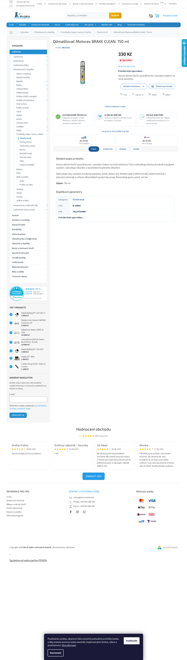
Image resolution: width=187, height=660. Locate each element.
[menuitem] (11, 24)
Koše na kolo (21, 104)
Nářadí (19, 115)
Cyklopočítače (22, 89)
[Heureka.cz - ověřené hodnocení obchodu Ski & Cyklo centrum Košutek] (28, 293)
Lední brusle (17, 262)
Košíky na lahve (22, 108)
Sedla (22, 181)
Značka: (62, 47)
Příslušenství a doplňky (23, 69)
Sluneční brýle (18, 224)
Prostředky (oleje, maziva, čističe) (29, 134)
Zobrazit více (94, 476)
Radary (19, 169)
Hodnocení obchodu (57, 4)
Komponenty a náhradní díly (25, 205)
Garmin (15, 215)
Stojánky (19, 189)
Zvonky (19, 197)
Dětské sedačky (22, 92)
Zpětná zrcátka (22, 200)
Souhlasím (131, 640)
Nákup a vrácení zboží (83, 4)
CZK (162, 2)
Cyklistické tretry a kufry (24, 209)
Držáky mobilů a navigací (26, 96)
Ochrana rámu (22, 123)
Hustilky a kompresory (25, 100)
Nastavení (55, 653)
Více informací (69, 645)
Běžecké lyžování (20, 267)
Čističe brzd (25, 138)
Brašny (19, 85)
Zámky (19, 193)
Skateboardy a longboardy (24, 238)
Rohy (18, 173)
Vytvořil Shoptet (170, 547)
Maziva (22, 149)
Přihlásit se (18, 415)
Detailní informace (131, 86)
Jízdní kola (18, 56)
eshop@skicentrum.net (83, 497)
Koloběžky (17, 229)
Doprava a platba (130, 4)
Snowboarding (18, 257)
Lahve (18, 111)
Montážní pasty (26, 153)
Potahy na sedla (26, 184)
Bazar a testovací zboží (23, 248)
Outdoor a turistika (21, 220)
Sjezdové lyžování (20, 253)
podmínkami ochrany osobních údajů (28, 407)
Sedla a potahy (22, 177)
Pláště (18, 130)
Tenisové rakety (19, 276)
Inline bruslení (18, 234)
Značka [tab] (136, 149)
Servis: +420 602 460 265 (84, 506)
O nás (39, 4)
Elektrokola (18, 61)
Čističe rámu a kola (27, 146)
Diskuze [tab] (122, 149)
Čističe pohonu (26, 142)
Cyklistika (16, 51)
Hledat (115, 15)
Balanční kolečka (23, 77)
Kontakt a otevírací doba (84, 491)
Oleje (22, 161)
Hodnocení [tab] (108, 149)
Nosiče (19, 119)
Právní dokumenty (107, 4)
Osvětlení (20, 126)
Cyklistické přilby (21, 65)
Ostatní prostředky (27, 165)
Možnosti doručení (126, 66)
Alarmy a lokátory (23, 74)
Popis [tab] (93, 149)
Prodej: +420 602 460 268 (84, 501)
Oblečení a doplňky (21, 243)
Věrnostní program (153, 4)
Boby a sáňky (18, 271)
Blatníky (19, 81)
